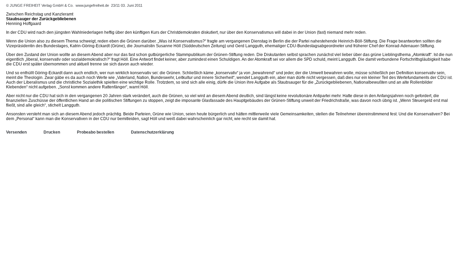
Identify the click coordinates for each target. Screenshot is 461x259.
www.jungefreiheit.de (92, 5)
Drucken (52, 132)
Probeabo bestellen (95, 132)
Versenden (16, 132)
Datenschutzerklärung (152, 132)
